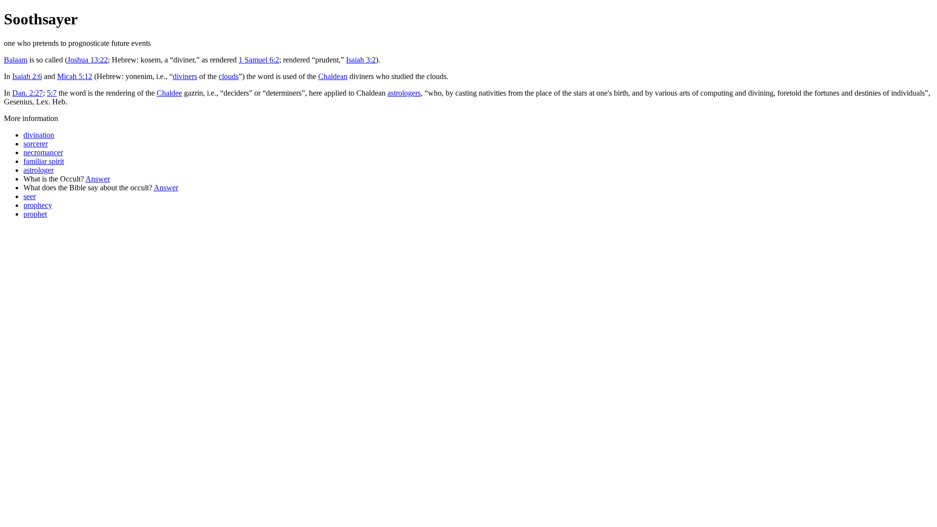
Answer (97, 179)
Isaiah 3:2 (361, 60)
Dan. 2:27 (27, 93)
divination (38, 135)
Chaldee (169, 93)
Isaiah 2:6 (27, 76)
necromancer (43, 152)
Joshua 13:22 (87, 60)
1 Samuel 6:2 (259, 60)
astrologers (404, 93)
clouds (229, 76)
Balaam (15, 60)
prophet (35, 214)
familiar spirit (43, 161)
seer (29, 196)
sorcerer (35, 144)
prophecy (37, 205)
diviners (185, 76)
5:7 (52, 93)
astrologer (38, 170)
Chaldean (332, 76)
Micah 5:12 (74, 76)
